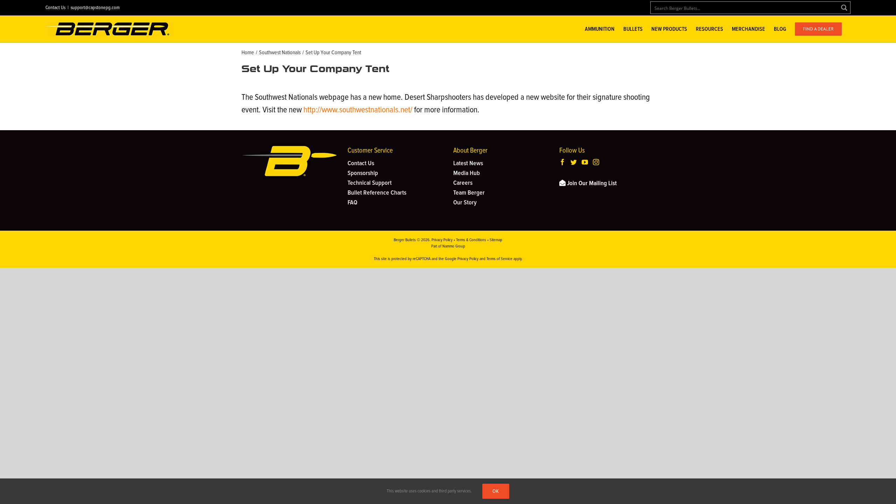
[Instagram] (596, 162)
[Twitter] (573, 162)
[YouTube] (585, 162)
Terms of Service (499, 259)
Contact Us (55, 7)
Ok (495, 491)
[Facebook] (562, 162)
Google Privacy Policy (461, 259)
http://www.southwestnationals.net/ (357, 110)
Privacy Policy (442, 240)
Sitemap (496, 240)
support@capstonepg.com (95, 7)
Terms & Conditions (471, 240)
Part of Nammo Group (448, 246)
